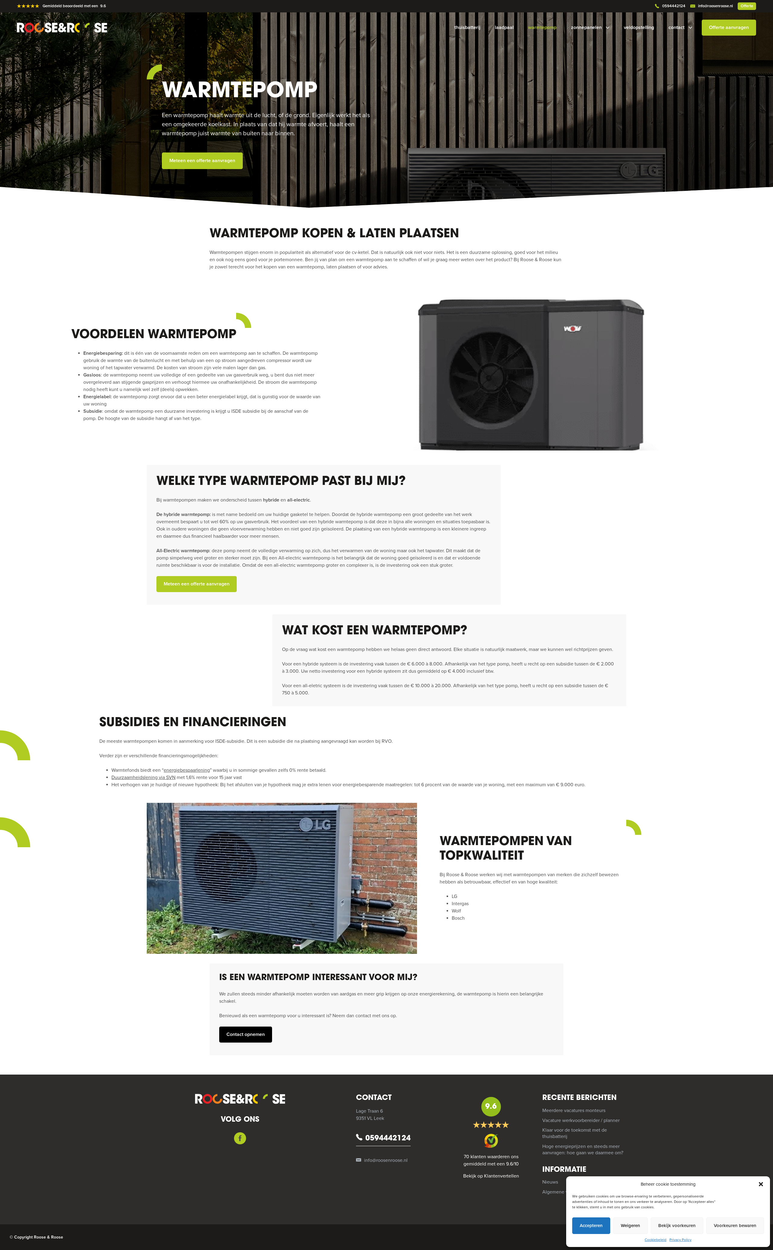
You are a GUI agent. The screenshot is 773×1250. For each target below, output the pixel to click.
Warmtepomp (542, 27)
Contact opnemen (245, 1034)
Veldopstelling (639, 27)
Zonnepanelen (586, 27)
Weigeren (630, 1225)
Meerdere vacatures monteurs (573, 1110)
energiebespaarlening (187, 770)
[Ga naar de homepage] (67, 28)
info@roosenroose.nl (715, 6)
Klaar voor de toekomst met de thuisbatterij (574, 1133)
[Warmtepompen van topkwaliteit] (282, 878)
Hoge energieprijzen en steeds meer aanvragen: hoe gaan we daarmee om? (582, 1149)
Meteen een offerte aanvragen (202, 161)
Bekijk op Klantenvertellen (491, 1176)
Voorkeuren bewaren (735, 1225)
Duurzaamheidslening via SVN (143, 777)
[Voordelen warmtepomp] (522, 375)
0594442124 (673, 6)
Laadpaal (504, 27)
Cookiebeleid (655, 1240)
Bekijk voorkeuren (677, 1225)
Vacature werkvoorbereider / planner (581, 1120)
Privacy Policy (680, 1240)
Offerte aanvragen (729, 27)
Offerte (747, 6)
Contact (677, 27)
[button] (761, 1184)
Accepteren (591, 1225)
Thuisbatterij (467, 27)
